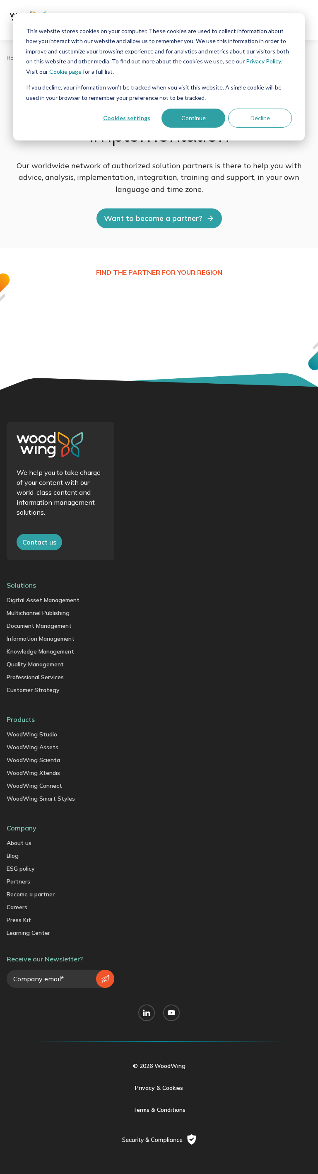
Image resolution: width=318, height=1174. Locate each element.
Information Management (41, 638)
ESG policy (21, 868)
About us (19, 843)
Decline (260, 117)
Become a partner (31, 894)
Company (21, 828)
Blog (13, 855)
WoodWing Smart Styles (41, 798)
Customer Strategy (33, 690)
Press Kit (19, 920)
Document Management (39, 625)
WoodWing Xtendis (33, 773)
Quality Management (35, 664)
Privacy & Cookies (159, 1088)
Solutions (21, 585)
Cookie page (65, 71)
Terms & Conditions (159, 1109)
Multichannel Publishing (38, 613)
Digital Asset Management (43, 600)
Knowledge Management (40, 651)
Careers (17, 907)
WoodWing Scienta (33, 760)
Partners (18, 881)
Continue (193, 117)
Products (21, 719)
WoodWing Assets (32, 747)
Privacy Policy (263, 61)
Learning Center (28, 933)
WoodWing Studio (32, 734)
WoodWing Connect (34, 785)
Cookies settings (126, 117)
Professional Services (35, 677)
